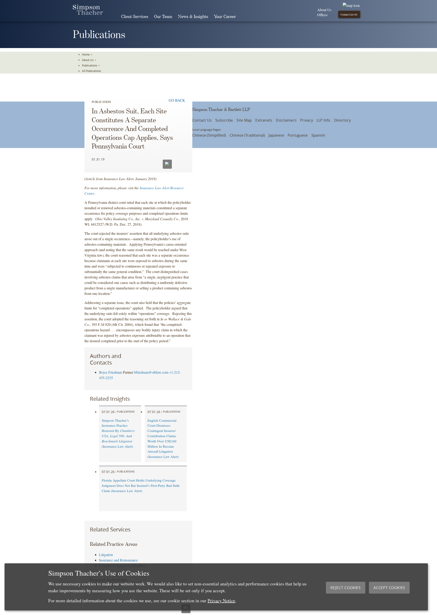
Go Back (177, 100)
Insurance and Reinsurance (118, 560)
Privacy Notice (221, 600)
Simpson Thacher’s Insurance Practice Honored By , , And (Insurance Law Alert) (118, 433)
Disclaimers (286, 120)
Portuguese (298, 135)
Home (86, 54)
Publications (89, 65)
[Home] (88, 13)
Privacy (306, 120)
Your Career (225, 16)
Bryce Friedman (110, 372)
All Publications (91, 71)
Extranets (263, 120)
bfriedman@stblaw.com (151, 372)
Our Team (163, 16)
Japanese (276, 135)
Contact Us (202, 120)
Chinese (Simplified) (209, 135)
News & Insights (193, 16)
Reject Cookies (345, 587)
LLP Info (323, 120)
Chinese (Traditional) (247, 135)
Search (245, 16)
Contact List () (348, 14)
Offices (322, 14)
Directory (342, 120)
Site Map (244, 120)
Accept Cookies (389, 587)
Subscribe (224, 120)
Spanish (318, 135)
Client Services (134, 16)
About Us (324, 9)
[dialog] (216, 586)
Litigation (106, 554)
